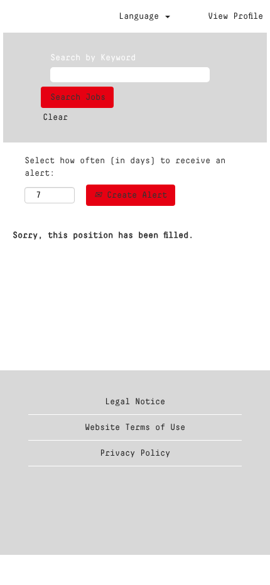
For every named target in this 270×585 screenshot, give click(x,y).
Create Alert (134, 195)
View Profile (235, 16)
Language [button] (141, 16)
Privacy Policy (135, 453)
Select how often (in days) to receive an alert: (124, 167)
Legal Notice (135, 401)
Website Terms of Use (135, 427)
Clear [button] (55, 117)
